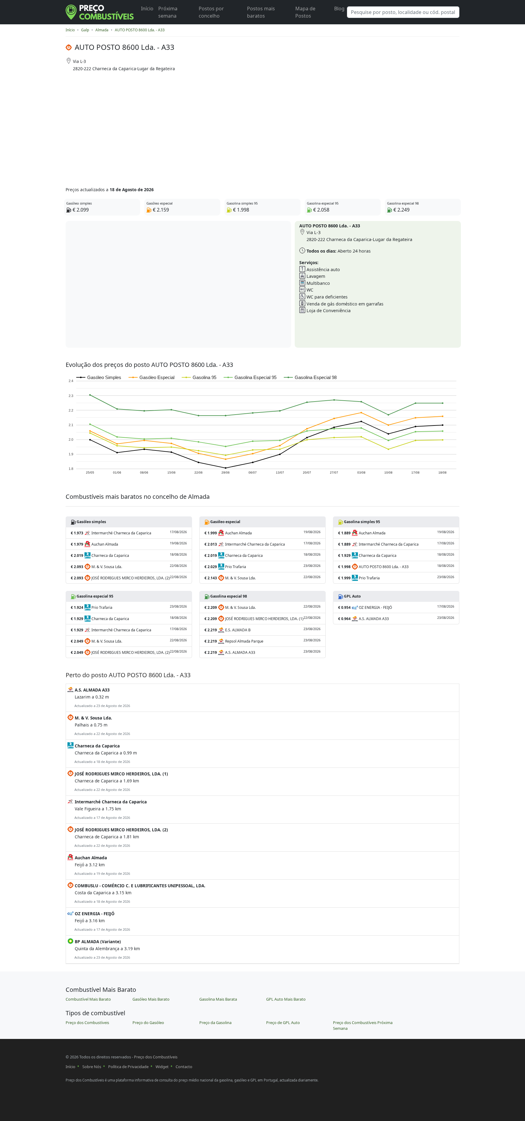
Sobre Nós (91, 1066)
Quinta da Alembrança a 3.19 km (107, 949)
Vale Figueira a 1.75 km (110, 809)
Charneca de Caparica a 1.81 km (121, 837)
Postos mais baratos (261, 12)
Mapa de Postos (305, 12)
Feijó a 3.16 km (102, 921)
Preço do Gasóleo (148, 1022)
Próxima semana (167, 12)
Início (147, 8)
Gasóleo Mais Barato (151, 999)
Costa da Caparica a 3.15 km (139, 893)
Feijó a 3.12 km (102, 865)
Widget (162, 1066)
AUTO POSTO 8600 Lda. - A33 (140, 30)
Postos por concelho (211, 12)
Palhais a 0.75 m (102, 725)
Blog (339, 8)
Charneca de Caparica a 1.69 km (121, 781)
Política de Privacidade (128, 1066)
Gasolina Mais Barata (218, 999)
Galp (85, 30)
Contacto (184, 1066)
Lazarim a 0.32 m (102, 697)
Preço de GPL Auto (283, 1022)
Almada (101, 30)
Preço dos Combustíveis (87, 1022)
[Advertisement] (239, 127)
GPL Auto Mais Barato (286, 999)
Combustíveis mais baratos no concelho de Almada (138, 496)
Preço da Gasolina (215, 1022)
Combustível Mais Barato (88, 999)
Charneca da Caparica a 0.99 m (105, 753)
